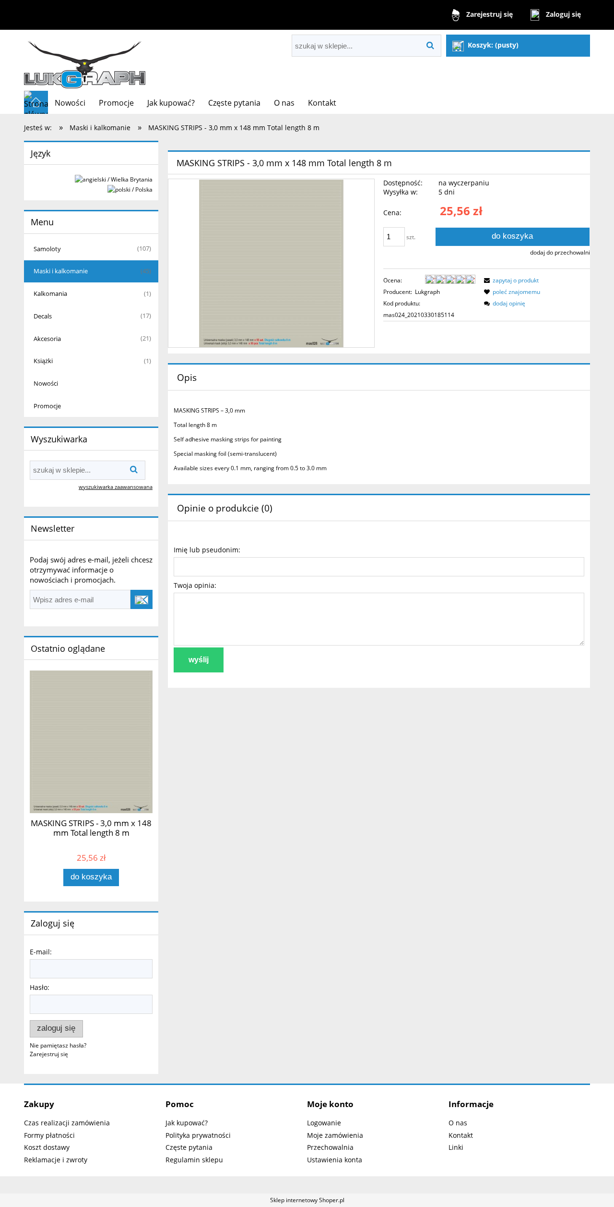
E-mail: (41, 951)
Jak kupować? (186, 1122)
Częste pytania (189, 1147)
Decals (43, 316)
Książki (43, 360)
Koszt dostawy (47, 1147)
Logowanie (324, 1122)
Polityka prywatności (198, 1135)
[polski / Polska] (130, 189)
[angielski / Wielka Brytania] (114, 179)
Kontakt (461, 1135)
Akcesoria (47, 338)
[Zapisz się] (141, 599)
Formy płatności (49, 1135)
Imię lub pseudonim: (207, 549)
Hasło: (39, 987)
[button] (510, 280)
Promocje (47, 406)
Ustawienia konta (334, 1159)
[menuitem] (70, 103)
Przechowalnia (330, 1147)
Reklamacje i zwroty (55, 1159)
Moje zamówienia (335, 1135)
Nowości (46, 383)
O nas (458, 1122)
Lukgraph (427, 292)
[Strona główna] (85, 60)
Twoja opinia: (195, 585)
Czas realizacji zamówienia (67, 1122)
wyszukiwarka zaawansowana (116, 486)
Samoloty (47, 248)
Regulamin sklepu (194, 1159)
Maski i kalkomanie (61, 271)
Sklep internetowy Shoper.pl (307, 1200)
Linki (456, 1147)
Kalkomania (50, 293)
